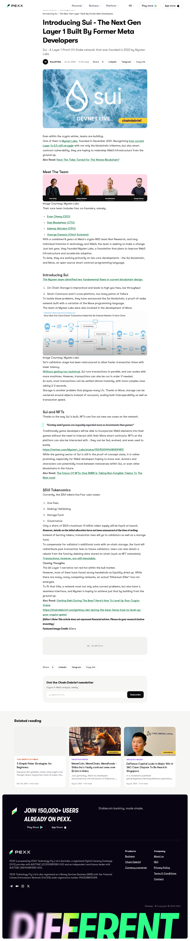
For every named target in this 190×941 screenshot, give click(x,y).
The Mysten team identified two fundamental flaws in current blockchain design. (93, 279)
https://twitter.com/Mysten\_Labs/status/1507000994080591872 (83, 449)
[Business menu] (100, 6)
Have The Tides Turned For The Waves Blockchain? (88, 159)
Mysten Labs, (70, 141)
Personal (77, 5)
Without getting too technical (61, 371)
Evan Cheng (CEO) (58, 216)
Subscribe (135, 694)
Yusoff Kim (55, 62)
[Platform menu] (117, 6)
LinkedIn (113, 62)
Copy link (140, 62)
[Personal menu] (83, 6)
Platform (111, 5)
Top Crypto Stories (27, 759)
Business (94, 5)
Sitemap (149, 906)
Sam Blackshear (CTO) (61, 222)
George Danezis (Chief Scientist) (68, 234)
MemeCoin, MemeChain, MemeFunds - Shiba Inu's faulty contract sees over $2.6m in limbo (94, 767)
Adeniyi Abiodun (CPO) (61, 228)
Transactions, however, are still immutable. (69, 558)
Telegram (126, 62)
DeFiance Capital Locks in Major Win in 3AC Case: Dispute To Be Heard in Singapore (149, 767)
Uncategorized (80, 759)
